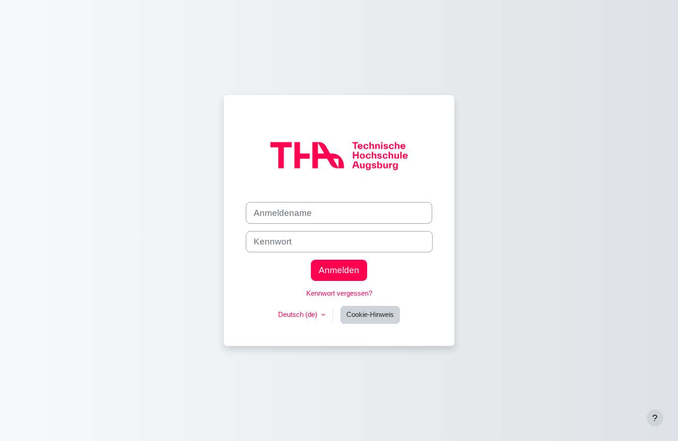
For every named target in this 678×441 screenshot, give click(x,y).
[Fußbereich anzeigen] (655, 418)
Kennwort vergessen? (339, 293)
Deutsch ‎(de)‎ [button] (298, 314)
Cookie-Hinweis (370, 314)
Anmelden (339, 270)
